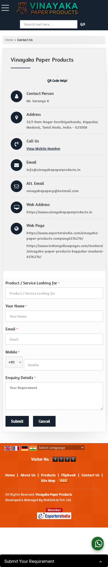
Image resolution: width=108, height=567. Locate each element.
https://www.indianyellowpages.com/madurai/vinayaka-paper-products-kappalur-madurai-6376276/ (65, 251)
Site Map (48, 480)
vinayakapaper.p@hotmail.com (52, 190)
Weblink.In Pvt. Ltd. (57, 500)
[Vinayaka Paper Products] (48, 10)
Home (9, 40)
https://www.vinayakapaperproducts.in (59, 212)
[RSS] (63, 480)
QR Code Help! (57, 81)
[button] (43, 148)
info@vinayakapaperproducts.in (53, 169)
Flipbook (68, 475)
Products (48, 475)
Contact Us (90, 475)
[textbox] (49, 24)
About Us (27, 475)
